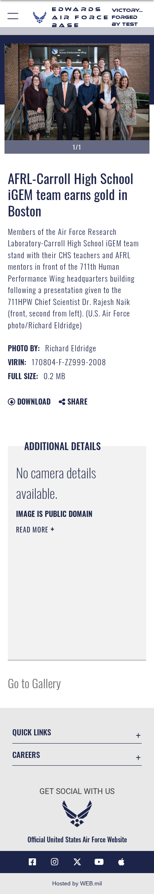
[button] (13, 17)
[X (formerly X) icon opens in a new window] (77, 862)
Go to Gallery (34, 683)
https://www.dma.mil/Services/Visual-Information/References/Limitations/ (66, 633)
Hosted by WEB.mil (77, 883)
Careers (26, 754)
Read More (33, 530)
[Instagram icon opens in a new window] (54, 862)
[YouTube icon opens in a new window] (99, 862)
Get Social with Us (77, 791)
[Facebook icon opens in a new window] (32, 862)
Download (33, 401)
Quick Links (31, 732)
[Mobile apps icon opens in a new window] (121, 862)
